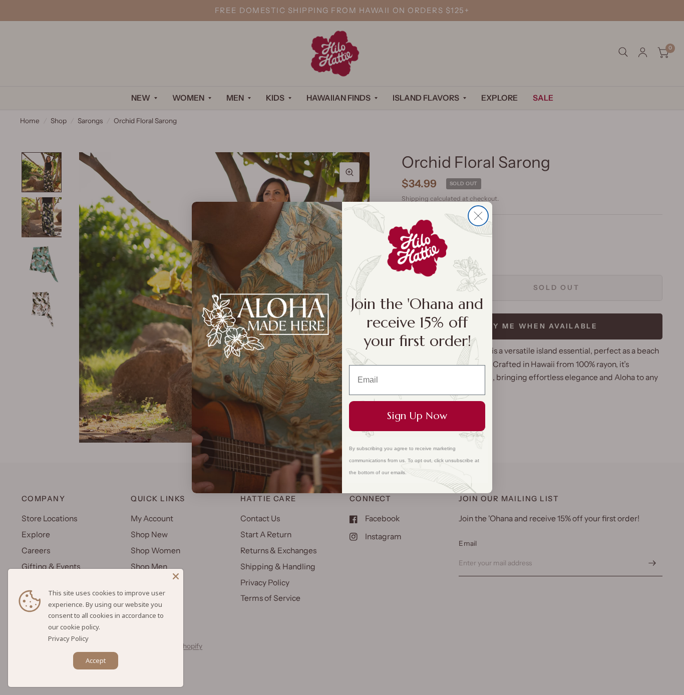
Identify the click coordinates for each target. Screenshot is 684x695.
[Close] (176, 576)
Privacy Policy (68, 638)
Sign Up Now (417, 416)
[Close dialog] (478, 216)
